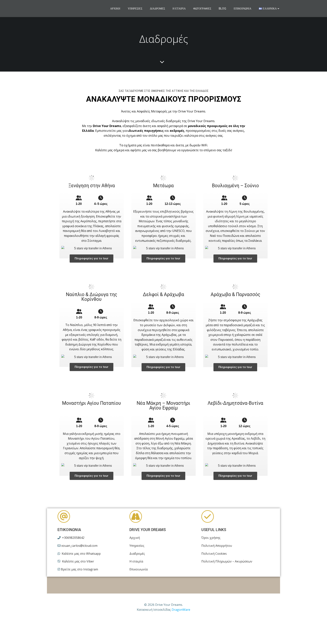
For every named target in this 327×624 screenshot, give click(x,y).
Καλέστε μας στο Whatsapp (81, 553)
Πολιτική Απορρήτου (216, 546)
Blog (222, 8)
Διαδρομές (157, 8)
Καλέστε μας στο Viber (77, 561)
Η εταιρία (179, 8)
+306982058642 (72, 538)
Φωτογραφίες (202, 8)
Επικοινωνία (242, 8)
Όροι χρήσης (210, 538)
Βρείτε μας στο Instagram (79, 569)
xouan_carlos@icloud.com (79, 546)
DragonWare (181, 610)
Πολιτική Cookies (214, 553)
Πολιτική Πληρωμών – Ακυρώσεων (226, 561)
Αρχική (115, 8)
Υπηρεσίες (135, 8)
